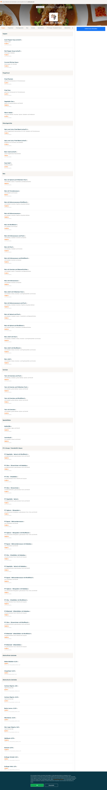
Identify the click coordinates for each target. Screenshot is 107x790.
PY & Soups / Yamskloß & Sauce (54, 28)
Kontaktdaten (60, 7)
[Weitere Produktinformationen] (21, 40)
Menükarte (40, 7)
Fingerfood (10, 28)
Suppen (3, 28)
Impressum (69, 7)
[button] (72, 28)
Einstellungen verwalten (58, 779)
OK (37, 785)
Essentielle (51, 785)
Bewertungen (50, 7)
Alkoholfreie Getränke (69, 28)
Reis (27, 28)
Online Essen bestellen (91, 29)
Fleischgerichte (19, 28)
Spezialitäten (41, 28)
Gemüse (33, 28)
